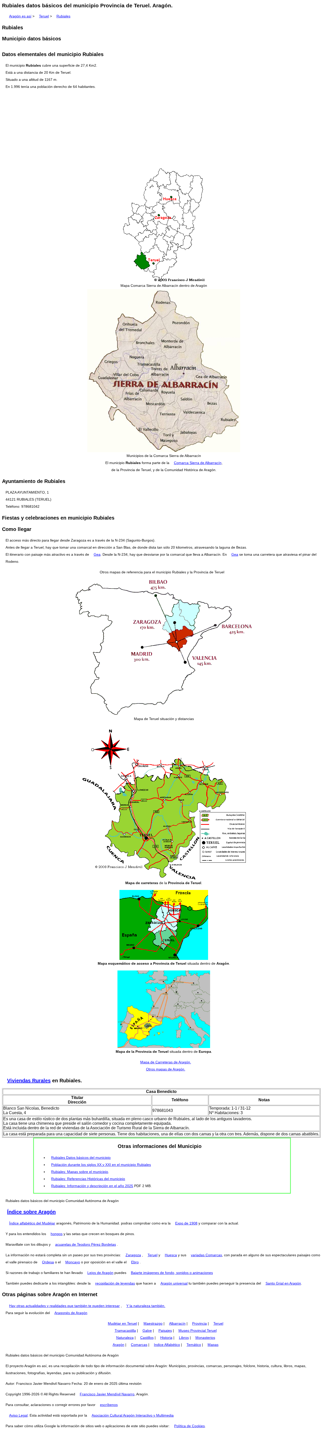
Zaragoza (133, 1255)
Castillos (147, 1338)
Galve (147, 1330)
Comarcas (139, 1345)
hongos (57, 1234)
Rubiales (63, 16)
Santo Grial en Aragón (283, 1283)
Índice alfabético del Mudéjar (32, 1223)
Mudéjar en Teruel (122, 1323)
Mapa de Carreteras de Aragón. (165, 1062)
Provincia (199, 1323)
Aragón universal (174, 1283)
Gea (97, 554)
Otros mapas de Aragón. (165, 1069)
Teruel (44, 16)
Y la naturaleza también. (145, 1306)
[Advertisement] (162, 129)
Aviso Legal (18, 1415)
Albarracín (177, 1323)
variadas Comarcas (206, 1255)
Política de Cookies (189, 1426)
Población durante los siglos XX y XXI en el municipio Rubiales (101, 1165)
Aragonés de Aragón (70, 1313)
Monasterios (205, 1338)
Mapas (213, 1345)
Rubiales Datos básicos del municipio (81, 1158)
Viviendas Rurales (29, 1080)
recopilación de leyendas (115, 1283)
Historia (166, 1338)
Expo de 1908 (186, 1223)
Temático (194, 1345)
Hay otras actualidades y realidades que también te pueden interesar (64, 1306)
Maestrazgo (153, 1323)
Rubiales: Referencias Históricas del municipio (88, 1179)
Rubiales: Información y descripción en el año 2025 (92, 1186)
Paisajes (165, 1330)
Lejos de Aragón (100, 1273)
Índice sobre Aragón (31, 1212)
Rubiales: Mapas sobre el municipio (79, 1172)
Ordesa (48, 1262)
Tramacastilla (125, 1330)
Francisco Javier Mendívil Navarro (107, 1394)
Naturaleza (125, 1338)
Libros (184, 1338)
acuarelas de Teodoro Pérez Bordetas (85, 1244)
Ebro (135, 1262)
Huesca (171, 1255)
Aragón (118, 1345)
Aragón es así (20, 16)
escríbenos (109, 1405)
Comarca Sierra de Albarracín (197, 463)
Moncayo (72, 1262)
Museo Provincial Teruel (197, 1330)
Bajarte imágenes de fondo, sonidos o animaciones (172, 1273)
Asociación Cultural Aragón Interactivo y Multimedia (133, 1415)
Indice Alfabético (167, 1345)
